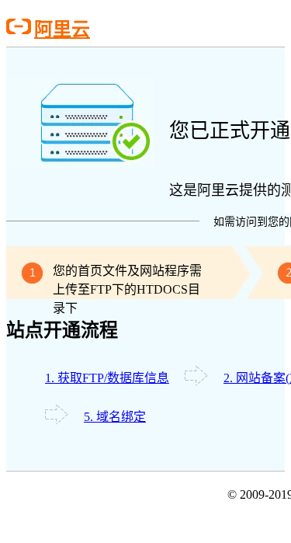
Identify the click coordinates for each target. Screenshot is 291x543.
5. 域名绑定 (115, 416)
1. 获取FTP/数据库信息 (107, 378)
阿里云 (62, 29)
